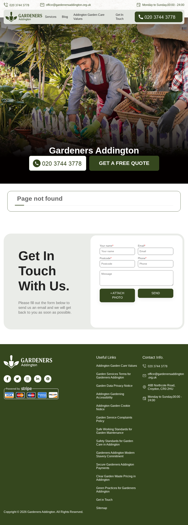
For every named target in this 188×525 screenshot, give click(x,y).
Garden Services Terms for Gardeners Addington (113, 375)
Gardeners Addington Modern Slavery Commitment (115, 454)
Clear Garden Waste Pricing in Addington (116, 478)
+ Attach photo (117, 295)
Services (50, 16)
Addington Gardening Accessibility (110, 395)
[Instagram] (27, 379)
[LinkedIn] (37, 379)
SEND (155, 293)
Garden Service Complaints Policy (114, 419)
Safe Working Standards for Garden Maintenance (114, 431)
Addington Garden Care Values (88, 16)
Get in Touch (120, 16)
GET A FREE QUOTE (124, 163)
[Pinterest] (47, 379)
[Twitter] (17, 379)
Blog (65, 16)
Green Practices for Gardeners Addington (116, 489)
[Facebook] (7, 379)
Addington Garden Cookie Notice (113, 407)
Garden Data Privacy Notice (114, 385)
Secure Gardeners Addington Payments (115, 466)
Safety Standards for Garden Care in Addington (114, 442)
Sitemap (101, 508)
